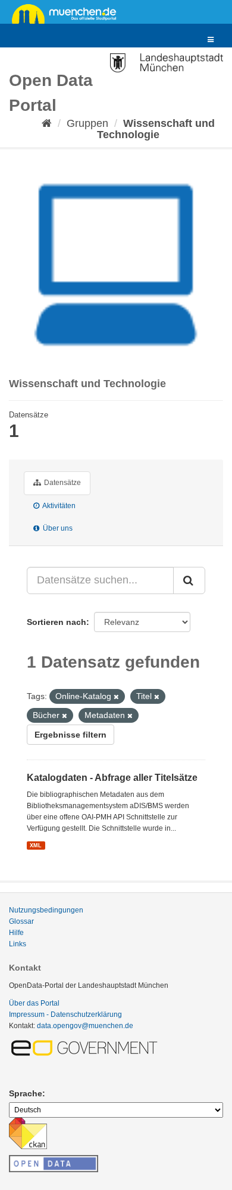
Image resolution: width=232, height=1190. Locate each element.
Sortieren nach (56, 622)
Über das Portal (34, 1003)
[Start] (47, 123)
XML (36, 845)
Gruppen (87, 123)
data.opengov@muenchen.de (85, 1026)
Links (17, 944)
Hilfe (16, 933)
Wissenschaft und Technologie (156, 129)
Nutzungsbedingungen (46, 910)
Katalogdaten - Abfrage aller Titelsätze (112, 778)
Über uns (57, 528)
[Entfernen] (116, 696)
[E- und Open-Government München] (86, 1047)
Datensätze (61, 482)
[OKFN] (53, 1160)
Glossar (21, 921)
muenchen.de (68, 13)
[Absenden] (189, 580)
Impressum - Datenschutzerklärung (65, 1014)
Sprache (25, 1093)
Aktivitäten (58, 506)
